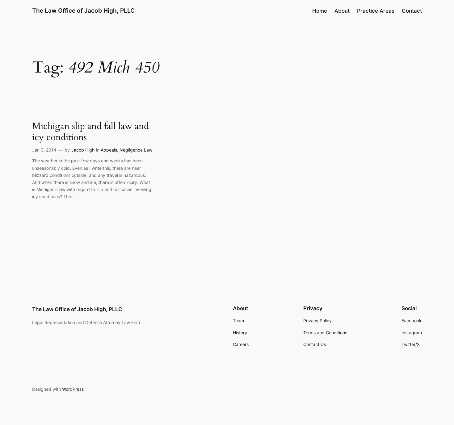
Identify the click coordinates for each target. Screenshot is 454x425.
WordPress (73, 389)
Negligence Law (136, 149)
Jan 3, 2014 (44, 149)
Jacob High (83, 149)
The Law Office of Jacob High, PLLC (83, 10)
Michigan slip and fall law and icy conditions (90, 132)
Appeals (109, 149)
